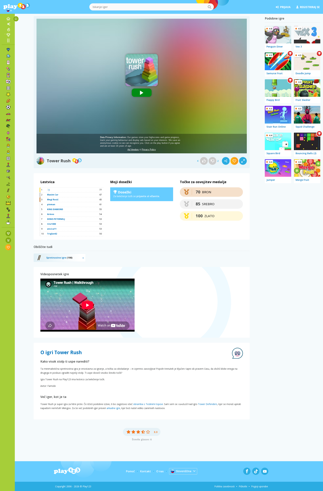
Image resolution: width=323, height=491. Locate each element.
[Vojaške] (8, 126)
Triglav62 (52, 233)
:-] (48, 189)
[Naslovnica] (8, 18)
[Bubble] (8, 69)
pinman (51, 204)
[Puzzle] (8, 56)
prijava (285, 7)
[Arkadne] (8, 165)
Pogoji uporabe (259, 486)
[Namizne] (8, 171)
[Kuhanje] (8, 222)
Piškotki (243, 486)
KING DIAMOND (55, 209)
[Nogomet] (8, 107)
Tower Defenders (207, 404)
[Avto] (8, 113)
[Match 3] (8, 49)
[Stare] (8, 184)
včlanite (154, 196)
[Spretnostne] (8, 190)
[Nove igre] (8, 24)
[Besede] (8, 158)
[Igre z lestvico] (8, 233)
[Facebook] (246, 471)
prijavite (141, 196)
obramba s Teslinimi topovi (148, 404)
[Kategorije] (8, 40)
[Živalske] (8, 209)
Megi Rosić (52, 199)
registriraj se (310, 7)
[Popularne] (8, 29)
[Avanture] (8, 197)
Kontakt (145, 471)
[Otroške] (8, 152)
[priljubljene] (8, 247)
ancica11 (52, 228)
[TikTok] (255, 471)
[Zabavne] (8, 94)
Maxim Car (52, 194)
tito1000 (51, 224)
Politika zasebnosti (224, 486)
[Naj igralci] (8, 34)
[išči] (209, 6)
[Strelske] (8, 177)
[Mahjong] (8, 62)
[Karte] (8, 75)
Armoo (50, 214)
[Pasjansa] (8, 81)
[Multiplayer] (8, 216)
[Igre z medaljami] (8, 240)
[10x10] (8, 88)
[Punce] (8, 145)
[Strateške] (8, 203)
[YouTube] (264, 471)
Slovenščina (183, 471)
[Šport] (8, 101)
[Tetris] (8, 139)
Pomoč (130, 471)
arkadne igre (113, 408)
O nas (160, 471)
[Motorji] (8, 120)
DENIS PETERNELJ (56, 219)
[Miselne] (8, 133)
